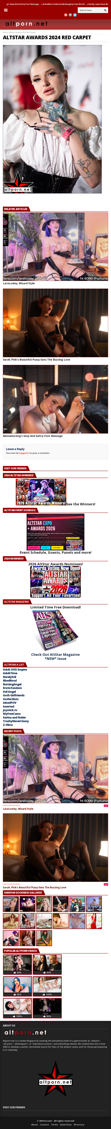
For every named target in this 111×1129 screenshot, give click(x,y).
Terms (54, 1124)
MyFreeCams (12, 714)
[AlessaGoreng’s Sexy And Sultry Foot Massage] (55, 399)
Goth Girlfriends (13, 695)
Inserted (8, 706)
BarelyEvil (9, 677)
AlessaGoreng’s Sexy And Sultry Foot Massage (33, 436)
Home (5, 32)
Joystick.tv (10, 710)
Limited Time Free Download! (55, 607)
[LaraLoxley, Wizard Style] (55, 246)
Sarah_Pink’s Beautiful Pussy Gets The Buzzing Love (36, 359)
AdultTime (10, 673)
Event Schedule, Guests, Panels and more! (55, 552)
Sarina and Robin (14, 717)
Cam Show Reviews (11, 805)
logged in (24, 453)
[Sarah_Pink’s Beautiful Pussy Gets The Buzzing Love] (55, 323)
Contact (44, 1124)
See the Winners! (80, 504)
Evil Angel (9, 692)
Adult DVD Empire (15, 669)
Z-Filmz (8, 725)
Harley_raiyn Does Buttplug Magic (63, 4)
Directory (79, 1124)
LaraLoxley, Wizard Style (95, 4)
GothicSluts (10, 699)
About (34, 1124)
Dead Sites (66, 1124)
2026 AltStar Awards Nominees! (55, 564)
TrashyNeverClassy (16, 721)
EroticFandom (12, 688)
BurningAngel (12, 684)
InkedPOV (9, 703)
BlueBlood (10, 680)
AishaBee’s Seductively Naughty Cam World (23, 4)
